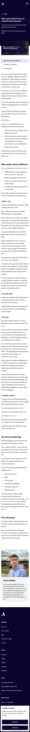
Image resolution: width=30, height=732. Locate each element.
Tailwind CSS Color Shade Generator (11, 690)
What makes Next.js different (11, 60)
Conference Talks (6, 639)
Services (3, 627)
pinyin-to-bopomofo (7, 702)
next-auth (20, 408)
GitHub (3, 658)
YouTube (3, 654)
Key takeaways (7, 68)
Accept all (15, 722)
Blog (2, 635)
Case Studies (5, 631)
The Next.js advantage (10, 64)
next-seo (13, 416)
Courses (3, 643)
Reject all (15, 727)
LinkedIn (3, 666)
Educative (4, 670)
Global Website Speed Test (9, 686)
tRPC (25, 412)
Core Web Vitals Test (7, 682)
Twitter (3, 662)
